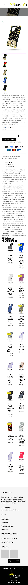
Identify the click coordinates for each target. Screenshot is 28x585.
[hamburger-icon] (3, 5)
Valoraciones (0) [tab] (9, 166)
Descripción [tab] (8, 162)
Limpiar (4, 129)
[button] (14, 22)
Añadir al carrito (9, 139)
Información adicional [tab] (11, 164)
